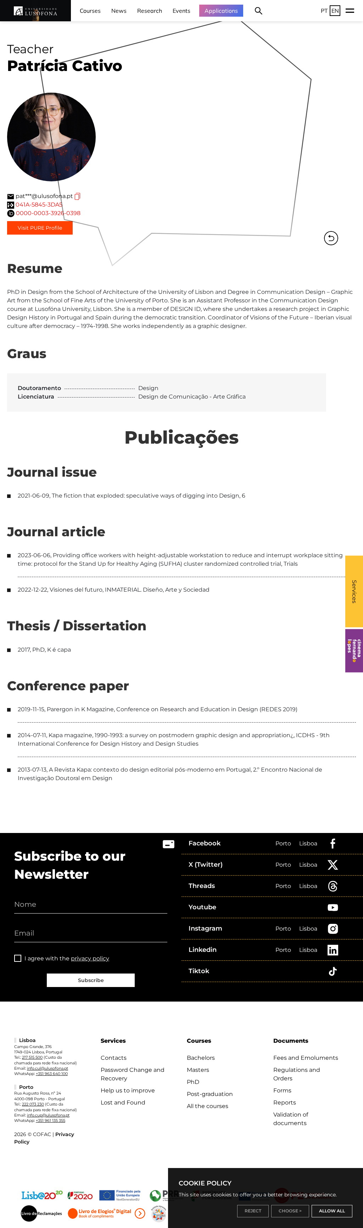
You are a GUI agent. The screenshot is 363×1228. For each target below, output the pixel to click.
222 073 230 (33, 1104)
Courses (90, 10)
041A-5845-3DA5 (39, 204)
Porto (283, 843)
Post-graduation (210, 1094)
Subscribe (91, 980)
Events (181, 10)
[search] (258, 11)
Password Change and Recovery (132, 1074)
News (119, 10)
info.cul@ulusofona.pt (47, 1068)
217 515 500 (32, 1057)
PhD (193, 1082)
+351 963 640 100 (52, 1073)
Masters (198, 1070)
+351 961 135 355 (50, 1120)
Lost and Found (123, 1102)
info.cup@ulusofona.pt (48, 1115)
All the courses (207, 1106)
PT (324, 10)
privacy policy (90, 958)
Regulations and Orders (296, 1074)
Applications (221, 10)
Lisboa (308, 843)
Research (149, 10)
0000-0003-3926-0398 (48, 213)
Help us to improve (128, 1090)
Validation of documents (290, 1118)
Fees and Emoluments (305, 1057)
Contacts (114, 1057)
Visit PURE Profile (40, 228)
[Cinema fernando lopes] (354, 651)
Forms (282, 1090)
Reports (284, 1102)
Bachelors (201, 1057)
